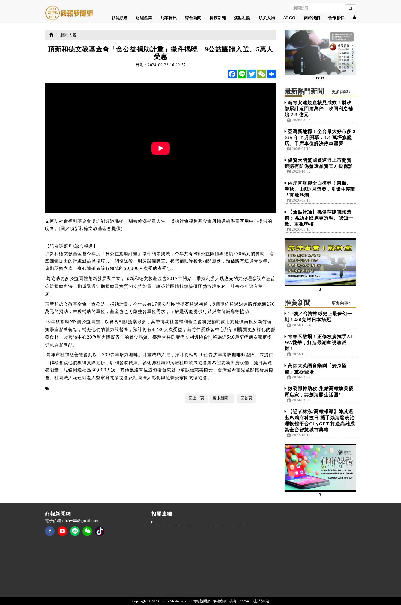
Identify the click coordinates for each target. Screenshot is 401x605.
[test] (320, 52)
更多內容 (340, 92)
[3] (320, 468)
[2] (320, 262)
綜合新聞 (193, 18)
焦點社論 (242, 18)
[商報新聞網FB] (50, 535)
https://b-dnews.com (176, 601)
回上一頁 (196, 398)
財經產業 (144, 18)
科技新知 (218, 18)
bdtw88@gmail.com (81, 521)
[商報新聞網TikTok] (99, 531)
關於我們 (312, 18)
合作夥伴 (336, 18)
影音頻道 (119, 18)
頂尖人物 (267, 18)
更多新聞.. (221, 398)
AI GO (289, 18)
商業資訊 (168, 18)
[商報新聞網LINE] (75, 531)
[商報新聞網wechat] (87, 535)
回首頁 (246, 398)
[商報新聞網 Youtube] (62, 535)
